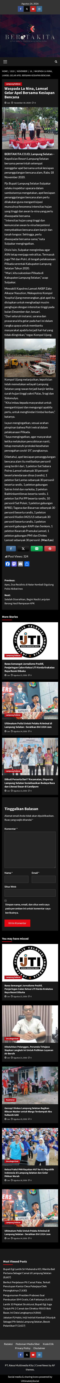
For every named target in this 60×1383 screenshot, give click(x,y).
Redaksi (8, 1343)
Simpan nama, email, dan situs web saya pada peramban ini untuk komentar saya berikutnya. (27, 908)
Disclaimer (39, 1348)
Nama (8, 872)
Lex (8, 103)
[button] (5, 61)
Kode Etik (48, 1343)
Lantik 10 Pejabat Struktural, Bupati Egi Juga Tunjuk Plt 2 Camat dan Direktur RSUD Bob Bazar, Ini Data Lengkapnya (27, 1308)
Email (35, 872)
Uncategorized (12, 1038)
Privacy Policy (22, 1348)
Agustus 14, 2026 (20, 731)
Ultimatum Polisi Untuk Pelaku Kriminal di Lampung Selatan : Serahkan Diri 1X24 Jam (28, 725)
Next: (27, 599)
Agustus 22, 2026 (20, 675)
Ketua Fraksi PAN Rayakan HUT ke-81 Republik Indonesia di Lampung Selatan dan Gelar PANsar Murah (29, 1173)
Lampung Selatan (13, 84)
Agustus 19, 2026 (20, 1119)
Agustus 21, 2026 (20, 1057)
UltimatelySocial (30, 1380)
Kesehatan (10, 1100)
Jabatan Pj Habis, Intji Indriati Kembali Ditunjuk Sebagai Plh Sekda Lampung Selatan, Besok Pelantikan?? (29, 1321)
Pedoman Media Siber (28, 1343)
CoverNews (41, 1365)
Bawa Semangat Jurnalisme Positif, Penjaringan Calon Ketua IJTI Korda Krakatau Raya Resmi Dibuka (29, 667)
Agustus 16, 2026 (20, 1180)
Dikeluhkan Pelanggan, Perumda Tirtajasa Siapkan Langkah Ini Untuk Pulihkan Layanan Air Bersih (28, 1050)
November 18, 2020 (22, 103)
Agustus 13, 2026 (20, 791)
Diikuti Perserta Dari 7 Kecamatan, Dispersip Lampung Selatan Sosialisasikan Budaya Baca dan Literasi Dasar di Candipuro (29, 783)
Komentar (10, 828)
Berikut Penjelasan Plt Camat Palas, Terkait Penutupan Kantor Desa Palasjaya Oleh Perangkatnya (26, 1286)
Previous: (29, 584)
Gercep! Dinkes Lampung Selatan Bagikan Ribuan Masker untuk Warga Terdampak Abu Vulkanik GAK (28, 1112)
